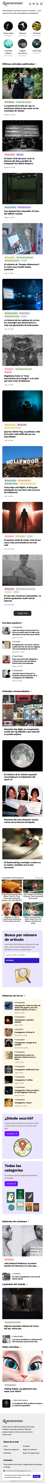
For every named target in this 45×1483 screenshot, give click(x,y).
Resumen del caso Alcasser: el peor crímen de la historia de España (21, 820)
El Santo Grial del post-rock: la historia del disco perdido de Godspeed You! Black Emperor (19, 161)
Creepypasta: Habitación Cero (27, 1069)
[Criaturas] (22, 29)
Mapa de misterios (30, 1449)
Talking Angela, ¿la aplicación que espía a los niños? (20, 1390)
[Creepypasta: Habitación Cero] (9, 1069)
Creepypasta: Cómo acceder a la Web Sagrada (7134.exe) (27, 1091)
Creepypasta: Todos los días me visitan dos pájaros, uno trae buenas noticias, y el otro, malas (27, 1007)
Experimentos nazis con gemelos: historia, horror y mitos (25, 1057)
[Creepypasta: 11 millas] (9, 1080)
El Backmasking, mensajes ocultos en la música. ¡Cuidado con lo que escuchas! (22, 865)
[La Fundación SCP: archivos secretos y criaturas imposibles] (6, 1403)
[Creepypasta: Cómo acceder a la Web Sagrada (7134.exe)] (9, 1090)
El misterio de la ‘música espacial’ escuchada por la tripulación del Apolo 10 (20, 777)
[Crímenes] (37, 29)
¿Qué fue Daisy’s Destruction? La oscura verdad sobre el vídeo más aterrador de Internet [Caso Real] (25, 632)
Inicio (5, 1446)
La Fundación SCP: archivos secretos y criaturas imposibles (27, 1404)
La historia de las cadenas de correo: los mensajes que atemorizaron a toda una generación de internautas (22, 322)
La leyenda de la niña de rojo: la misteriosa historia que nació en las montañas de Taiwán (21, 108)
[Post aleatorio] (33, 4)
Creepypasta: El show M (24, 1032)
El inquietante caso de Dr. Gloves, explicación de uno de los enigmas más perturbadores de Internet (26, 647)
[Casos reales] (8, 29)
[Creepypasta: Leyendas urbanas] (9, 1020)
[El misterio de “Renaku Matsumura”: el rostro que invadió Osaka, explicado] (22, 238)
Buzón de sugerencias (31, 1453)
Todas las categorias (11, 1449)
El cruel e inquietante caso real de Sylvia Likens (26, 1278)
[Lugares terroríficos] (22, 48)
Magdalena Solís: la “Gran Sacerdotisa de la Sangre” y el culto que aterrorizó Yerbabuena (21, 378)
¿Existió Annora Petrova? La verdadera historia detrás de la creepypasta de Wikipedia (24, 675)
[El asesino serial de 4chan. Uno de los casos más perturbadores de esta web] (22, 517)
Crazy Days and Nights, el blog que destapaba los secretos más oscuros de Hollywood (22, 490)
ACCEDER (10, 960)
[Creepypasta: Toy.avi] (9, 1103)
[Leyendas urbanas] (8, 48)
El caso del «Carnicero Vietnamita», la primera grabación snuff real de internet (22, 598)
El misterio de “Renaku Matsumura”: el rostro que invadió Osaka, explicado (22, 267)
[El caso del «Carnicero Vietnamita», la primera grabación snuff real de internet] (22, 570)
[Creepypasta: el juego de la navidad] (9, 1043)
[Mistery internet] (15, 4)
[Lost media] (37, 48)
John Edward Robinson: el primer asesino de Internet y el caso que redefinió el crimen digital (20, 1264)
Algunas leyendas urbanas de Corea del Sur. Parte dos (21, 1327)
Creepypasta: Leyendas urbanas (24, 1021)
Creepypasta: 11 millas (24, 1080)
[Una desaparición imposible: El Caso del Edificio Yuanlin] (22, 188)
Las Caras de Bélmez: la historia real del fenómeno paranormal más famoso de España (27, 1340)
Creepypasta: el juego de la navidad (26, 1044)
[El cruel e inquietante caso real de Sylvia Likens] (6, 1276)
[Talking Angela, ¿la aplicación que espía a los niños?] (22, 1366)
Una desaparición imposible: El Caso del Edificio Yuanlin (21, 212)
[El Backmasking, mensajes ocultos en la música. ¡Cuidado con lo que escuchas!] (22, 843)
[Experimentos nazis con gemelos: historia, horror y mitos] (9, 1055)
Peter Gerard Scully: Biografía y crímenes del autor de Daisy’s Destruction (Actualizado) (25, 661)
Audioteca (7, 1453)
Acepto (36, 1476)
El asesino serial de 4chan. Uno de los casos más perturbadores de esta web (22, 542)
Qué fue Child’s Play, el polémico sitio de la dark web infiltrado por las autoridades (22, 434)
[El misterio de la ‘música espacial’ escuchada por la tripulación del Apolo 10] (22, 755)
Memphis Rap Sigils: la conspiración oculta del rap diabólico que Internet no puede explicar (22, 731)
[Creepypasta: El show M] (9, 1032)
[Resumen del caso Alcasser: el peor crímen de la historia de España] (22, 801)
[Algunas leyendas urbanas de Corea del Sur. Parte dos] (22, 1303)
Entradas (26, 1446)
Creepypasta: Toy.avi (23, 1103)
